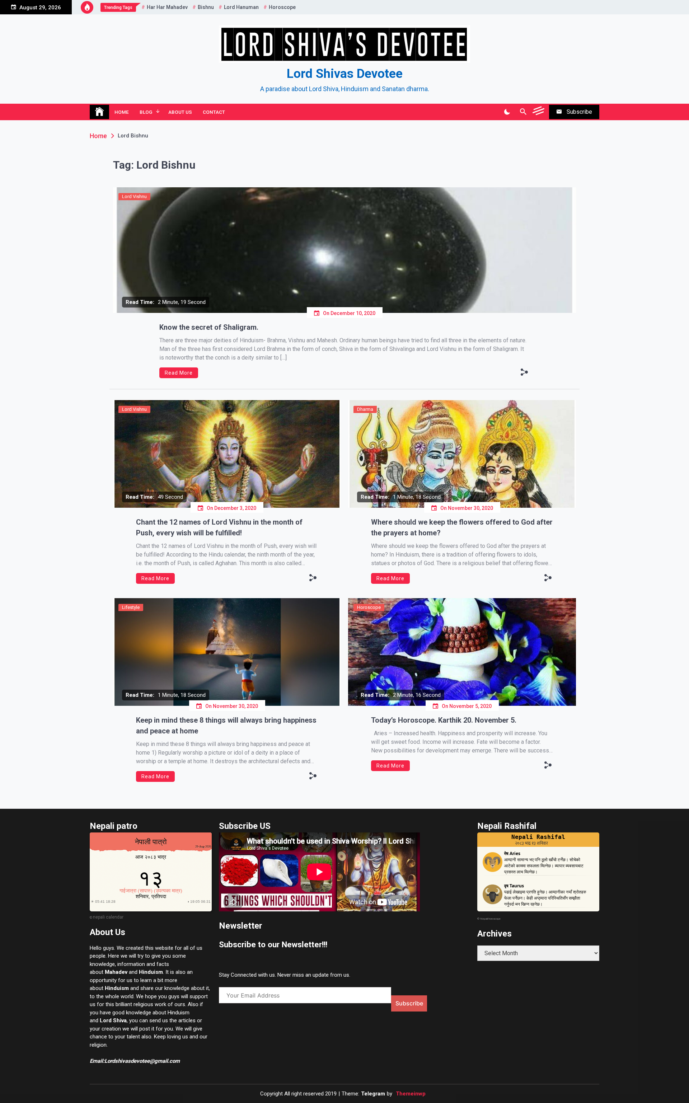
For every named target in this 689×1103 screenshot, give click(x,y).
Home (121, 112)
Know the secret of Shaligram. (208, 327)
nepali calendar (108, 917)
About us (180, 112)
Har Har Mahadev (167, 7)
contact (214, 112)
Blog (146, 112)
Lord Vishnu (134, 196)
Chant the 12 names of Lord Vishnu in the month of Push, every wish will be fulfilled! (219, 527)
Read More (179, 373)
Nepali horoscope (490, 918)
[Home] (99, 112)
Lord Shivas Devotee (345, 73)
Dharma (365, 409)
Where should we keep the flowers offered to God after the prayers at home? (462, 527)
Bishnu (206, 7)
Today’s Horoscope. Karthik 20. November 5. (443, 720)
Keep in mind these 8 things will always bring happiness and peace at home (226, 725)
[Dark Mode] (507, 112)
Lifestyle (131, 607)
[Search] (523, 112)
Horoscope (282, 7)
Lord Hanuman (241, 7)
